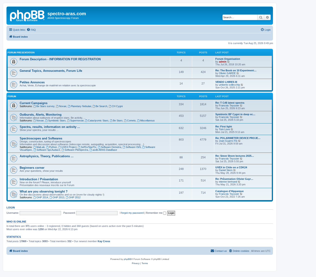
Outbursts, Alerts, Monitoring (41, 114)
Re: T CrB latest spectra (229, 102)
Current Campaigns (33, 103)
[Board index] (27, 15)
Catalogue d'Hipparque (229, 191)
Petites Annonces (32, 82)
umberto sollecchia (229, 84)
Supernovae (77, 120)
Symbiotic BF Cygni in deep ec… (235, 114)
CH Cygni (117, 106)
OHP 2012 (75, 197)
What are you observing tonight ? (44, 191)
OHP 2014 (42, 197)
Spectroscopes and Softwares (41, 138)
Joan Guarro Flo (228, 140)
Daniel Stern (225, 170)
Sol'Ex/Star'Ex (88, 147)
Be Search (101, 106)
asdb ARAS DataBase (105, 149)
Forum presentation (21, 52)
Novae (62, 106)
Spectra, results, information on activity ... (50, 127)
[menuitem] (31, 30)
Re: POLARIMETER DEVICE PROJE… (237, 138)
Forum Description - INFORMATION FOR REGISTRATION (60, 59)
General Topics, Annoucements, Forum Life (51, 70)
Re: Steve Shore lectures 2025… (234, 155)
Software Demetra (111, 147)
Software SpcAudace (48, 149)
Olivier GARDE (227, 73)
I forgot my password (132, 212)
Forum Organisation (227, 58)
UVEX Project (69, 147)
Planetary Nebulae (81, 106)
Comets (131, 120)
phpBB (127, 259)
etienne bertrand (228, 181)
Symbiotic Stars (57, 120)
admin (222, 61)
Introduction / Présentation (39, 179)
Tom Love (224, 129)
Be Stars (118, 120)
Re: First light (223, 126)
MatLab (40, 147)
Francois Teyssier (229, 105)
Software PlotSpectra (76, 149)
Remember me (154, 212)
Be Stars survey (45, 106)
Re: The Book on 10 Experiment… (236, 70)
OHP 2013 (58, 197)
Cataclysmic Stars (98, 120)
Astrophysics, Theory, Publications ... (47, 156)
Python (53, 147)
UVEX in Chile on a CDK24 (231, 167)
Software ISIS (133, 147)
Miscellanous (147, 120)
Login (10, 207)
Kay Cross (104, 241)
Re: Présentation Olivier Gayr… (234, 179)
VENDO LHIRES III (226, 82)
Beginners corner (32, 167)
